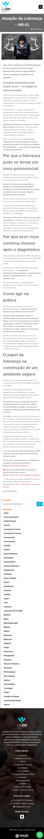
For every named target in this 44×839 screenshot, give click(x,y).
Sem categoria (9, 676)
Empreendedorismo (11, 566)
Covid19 (7, 545)
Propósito (7, 660)
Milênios (7, 627)
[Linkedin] (22, 817)
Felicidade (8, 574)
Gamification (9, 586)
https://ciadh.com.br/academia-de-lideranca (25, 475)
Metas (6, 619)
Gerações (7, 590)
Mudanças (8, 639)
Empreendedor (9, 562)
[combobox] (19, 504)
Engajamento (9, 570)
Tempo (6, 692)
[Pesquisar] (39, 504)
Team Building (9, 684)
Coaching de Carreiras (12, 533)
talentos (7, 680)
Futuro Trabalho (10, 578)
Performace (8, 651)
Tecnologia (8, 688)
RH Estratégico (10, 672)
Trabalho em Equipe (11, 696)
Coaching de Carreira (12, 529)
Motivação (8, 635)
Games (6, 582)
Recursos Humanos (11, 664)
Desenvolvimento (10, 554)
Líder (6, 603)
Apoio (6, 513)
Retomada (8, 668)
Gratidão (7, 594)
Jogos (6, 598)
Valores (7, 704)
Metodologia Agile (11, 623)
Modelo (7, 631)
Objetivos (7, 643)
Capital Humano (10, 521)
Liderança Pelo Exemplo (13, 611)
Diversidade (8, 558)
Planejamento (9, 656)
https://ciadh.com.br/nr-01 (18, 466)
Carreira (7, 525)
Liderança (8, 607)
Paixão (6, 647)
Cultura (7, 550)
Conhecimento (9, 541)
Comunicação (9, 537)
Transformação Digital (12, 700)
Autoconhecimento (11, 517)
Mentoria (7, 615)
